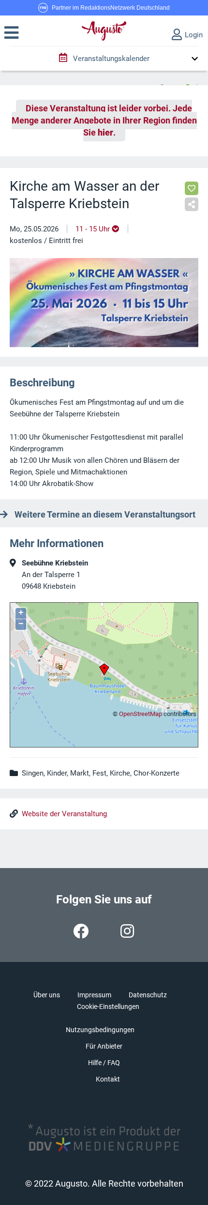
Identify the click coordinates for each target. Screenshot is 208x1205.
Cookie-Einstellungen (108, 1006)
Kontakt (108, 1079)
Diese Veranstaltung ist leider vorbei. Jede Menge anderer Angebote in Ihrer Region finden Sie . (104, 120)
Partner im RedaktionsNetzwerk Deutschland (111, 7)
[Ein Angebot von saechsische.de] (178, 82)
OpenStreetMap (140, 713)
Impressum (94, 995)
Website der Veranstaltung (64, 813)
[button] (11, 33)
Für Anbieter (104, 1046)
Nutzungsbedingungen (100, 1030)
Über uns (46, 995)
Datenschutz (148, 995)
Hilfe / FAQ (104, 1063)
